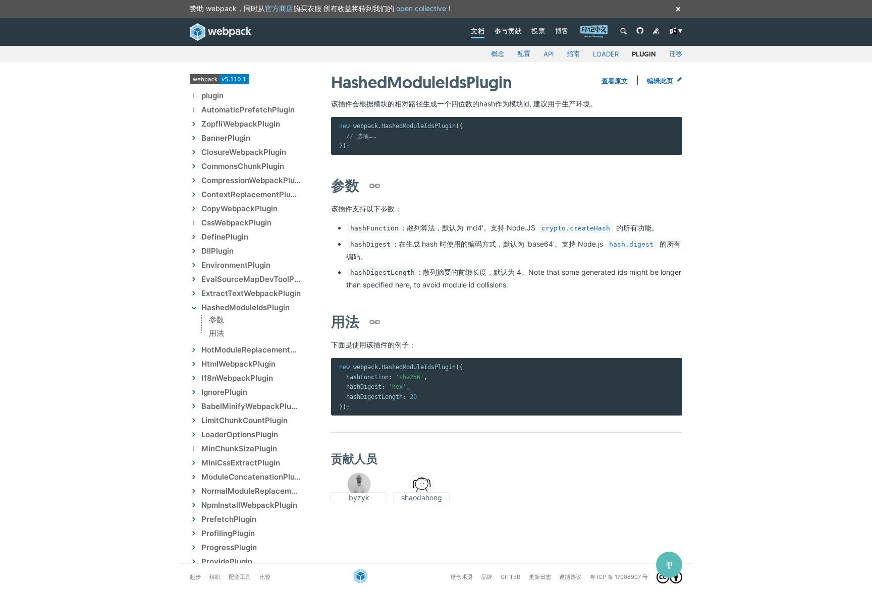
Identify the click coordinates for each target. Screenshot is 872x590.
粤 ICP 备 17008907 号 (619, 576)
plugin (644, 54)
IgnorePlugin (224, 392)
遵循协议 (570, 576)
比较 (264, 576)
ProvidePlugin (226, 561)
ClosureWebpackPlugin (243, 152)
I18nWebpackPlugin (237, 378)
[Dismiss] (678, 10)
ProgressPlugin (229, 547)
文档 (477, 31)
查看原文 (615, 81)
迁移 (675, 53)
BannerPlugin (225, 138)
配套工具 (240, 576)
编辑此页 (660, 81)
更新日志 (540, 576)
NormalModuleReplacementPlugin (251, 491)
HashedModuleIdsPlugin (245, 307)
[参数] (376, 186)
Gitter (510, 576)
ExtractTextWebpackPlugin (251, 293)
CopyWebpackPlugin (239, 208)
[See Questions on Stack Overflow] (656, 32)
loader (606, 54)
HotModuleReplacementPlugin (251, 350)
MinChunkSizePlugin (239, 448)
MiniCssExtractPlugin (240, 462)
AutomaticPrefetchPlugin (248, 109)
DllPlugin (217, 251)
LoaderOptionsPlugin (239, 434)
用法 (216, 333)
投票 (538, 31)
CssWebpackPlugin (236, 222)
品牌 (487, 576)
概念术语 (462, 576)
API (548, 54)
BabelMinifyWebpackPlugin (251, 406)
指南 (573, 53)
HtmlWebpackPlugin (238, 364)
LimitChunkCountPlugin (244, 420)
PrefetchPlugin (228, 519)
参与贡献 (508, 31)
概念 (497, 53)
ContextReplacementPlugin (251, 194)
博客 (562, 31)
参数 (216, 320)
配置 (523, 53)
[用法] (376, 322)
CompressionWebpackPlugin (251, 180)
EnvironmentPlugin (235, 265)
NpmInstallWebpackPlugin (249, 505)
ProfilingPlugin (228, 533)
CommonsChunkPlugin (242, 166)
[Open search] (624, 32)
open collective (421, 8)
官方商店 (279, 8)
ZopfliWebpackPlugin (240, 124)
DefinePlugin (224, 237)
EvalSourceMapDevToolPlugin (251, 279)
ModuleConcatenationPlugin (251, 477)
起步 (195, 576)
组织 (215, 576)
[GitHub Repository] (640, 32)
